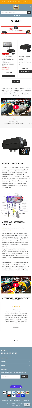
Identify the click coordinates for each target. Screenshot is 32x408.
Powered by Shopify (16, 405)
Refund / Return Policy (14, 400)
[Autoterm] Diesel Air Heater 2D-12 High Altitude (24, 58)
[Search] (29, 12)
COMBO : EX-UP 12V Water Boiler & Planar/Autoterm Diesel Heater (8, 59)
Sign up (24, 376)
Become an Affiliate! (20, 402)
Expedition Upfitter (6, 62)
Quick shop (9, 72)
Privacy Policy (4, 400)
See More (16, 81)
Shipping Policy (25, 400)
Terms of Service (10, 402)
